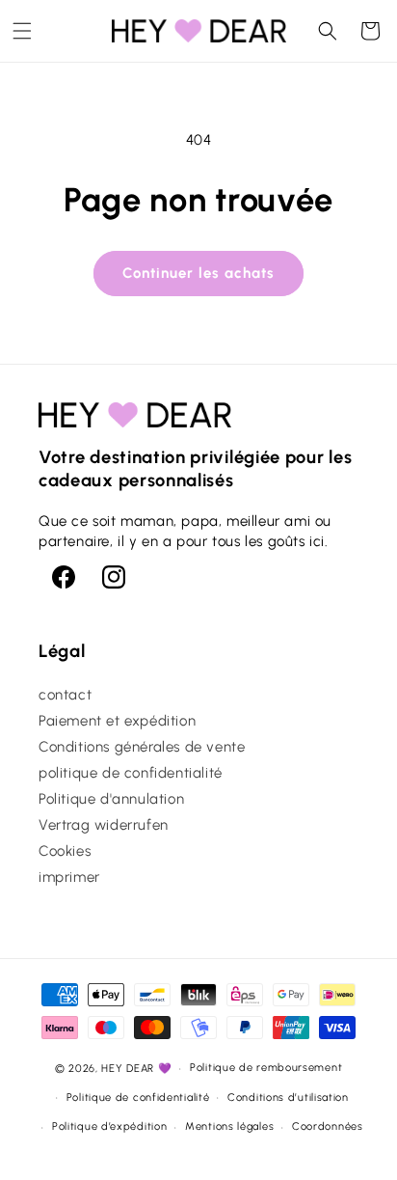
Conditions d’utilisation (288, 1097)
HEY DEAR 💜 (136, 1068)
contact (65, 694)
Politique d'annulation (111, 799)
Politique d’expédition (109, 1126)
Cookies (65, 851)
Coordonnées (327, 1126)
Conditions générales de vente (142, 746)
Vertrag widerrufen (104, 825)
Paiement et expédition (117, 720)
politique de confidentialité (131, 773)
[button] (22, 31)
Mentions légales (229, 1126)
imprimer (69, 877)
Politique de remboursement (266, 1067)
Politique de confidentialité (138, 1097)
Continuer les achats (198, 273)
